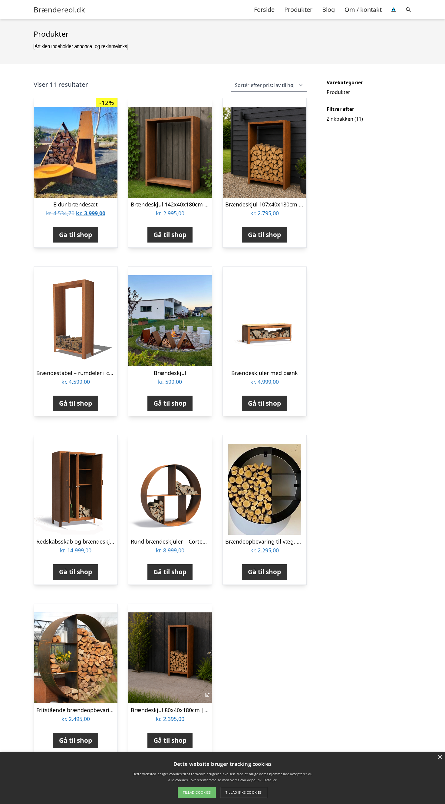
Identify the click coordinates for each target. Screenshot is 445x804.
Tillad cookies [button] (197, 792)
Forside (264, 9)
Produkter (298, 9)
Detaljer (270, 780)
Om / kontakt (363, 9)
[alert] (222, 778)
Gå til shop (75, 234)
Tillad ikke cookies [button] (244, 792)
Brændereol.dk (59, 10)
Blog (328, 9)
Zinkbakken (340, 119)
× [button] (439, 757)
